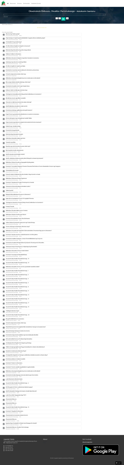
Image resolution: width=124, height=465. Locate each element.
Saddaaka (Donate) (36, 3)
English (119, 463)
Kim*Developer (71, 458)
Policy (44, 442)
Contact (45, 441)
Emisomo (19, 3)
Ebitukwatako (26, 3)
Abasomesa (13, 3)
